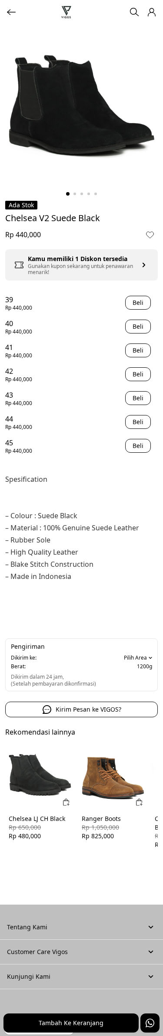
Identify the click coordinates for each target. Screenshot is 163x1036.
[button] (152, 12)
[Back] (11, 12)
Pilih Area (135, 657)
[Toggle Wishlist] (150, 234)
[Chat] (150, 1023)
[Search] (134, 12)
